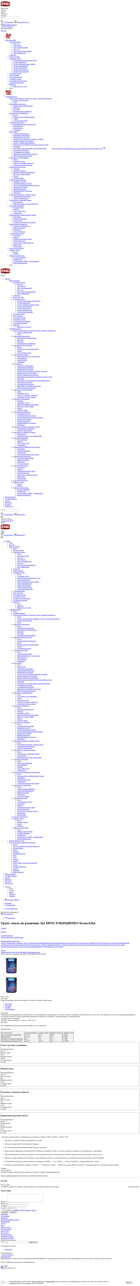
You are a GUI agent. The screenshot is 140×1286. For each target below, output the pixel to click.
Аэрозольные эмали (24, 353)
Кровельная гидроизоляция (26, 338)
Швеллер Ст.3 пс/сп (24, 327)
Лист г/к (20, 284)
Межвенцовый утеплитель (26, 423)
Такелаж (20, 401)
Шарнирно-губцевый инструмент (29, 386)
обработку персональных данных (25, 1210)
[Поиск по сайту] (1, 20)
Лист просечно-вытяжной (26, 292)
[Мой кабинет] (2, 517)
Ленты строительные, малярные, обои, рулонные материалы (34, 330)
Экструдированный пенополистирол (30, 417)
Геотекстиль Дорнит (24, 419)
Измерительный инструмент (27, 373)
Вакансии (4, 1218)
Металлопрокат (15, 281)
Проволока (21, 462)
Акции (7, 501)
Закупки (8, 504)
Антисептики (22, 360)
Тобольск (12, 894)
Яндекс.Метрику (38, 1281)
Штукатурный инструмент (26, 388)
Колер (19, 347)
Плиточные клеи (23, 473)
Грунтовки (21, 467)
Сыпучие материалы (20, 480)
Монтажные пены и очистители (28, 356)
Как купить (5, 1233)
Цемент (20, 469)
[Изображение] (11, 973)
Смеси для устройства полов (27, 475)
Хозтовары (21, 449)
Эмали (19, 351)
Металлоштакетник (24, 495)
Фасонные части (23, 393)
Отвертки (20, 379)
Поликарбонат (22, 440)
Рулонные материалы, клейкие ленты (26, 427)
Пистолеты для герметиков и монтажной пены (33, 380)
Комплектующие (23, 460)
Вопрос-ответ (5, 1227)
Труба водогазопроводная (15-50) (28, 301)
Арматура (16, 295)
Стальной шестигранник (21, 321)
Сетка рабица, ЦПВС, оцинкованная (30, 493)
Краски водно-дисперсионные (28, 349)
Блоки (19, 484)
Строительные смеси (21, 465)
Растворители (22, 358)
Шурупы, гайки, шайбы (25, 406)
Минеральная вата (23, 421)
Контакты (8, 502)
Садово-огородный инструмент (28, 454)
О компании (5, 1216)
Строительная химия (20, 355)
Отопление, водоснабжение (23, 390)
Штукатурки (21, 478)
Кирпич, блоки (18, 482)
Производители (6, 1229)
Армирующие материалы (22, 456)
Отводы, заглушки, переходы (27, 395)
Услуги (3, 1223)
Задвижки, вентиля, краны (26, 397)
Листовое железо (19, 282)
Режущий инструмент (25, 382)
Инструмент (18, 364)
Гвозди (19, 408)
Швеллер (16, 325)
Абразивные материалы (25, 367)
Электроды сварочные (25, 366)
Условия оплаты (6, 1234)
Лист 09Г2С (21, 286)
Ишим (11, 892)
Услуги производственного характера (26, 846)
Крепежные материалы (21, 399)
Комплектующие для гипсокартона (29, 436)
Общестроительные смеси (26, 471)
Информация (5, 1222)
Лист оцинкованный (24, 288)
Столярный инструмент (25, 384)
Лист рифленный (23, 293)
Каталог (8, 279)
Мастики (20, 340)
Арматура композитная (25, 458)
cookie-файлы (50, 1281)
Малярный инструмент (25, 369)
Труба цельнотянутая (24, 310)
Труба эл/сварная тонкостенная (28, 305)
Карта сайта (5, 1231)
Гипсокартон (21, 434)
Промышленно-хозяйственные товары (27, 447)
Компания (4, 1214)
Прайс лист (9, 506)
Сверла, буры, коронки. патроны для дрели (32, 371)
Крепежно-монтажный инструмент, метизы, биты (34, 377)
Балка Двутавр (18, 297)
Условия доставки (7, 1236)
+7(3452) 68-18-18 (7, 27)
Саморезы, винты (23, 403)
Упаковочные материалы (26, 428)
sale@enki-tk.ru (8, 914)
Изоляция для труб (23, 414)
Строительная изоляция (22, 412)
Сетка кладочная (23, 464)
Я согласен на (20, 1210)
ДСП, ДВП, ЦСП (23, 443)
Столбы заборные (23, 490)
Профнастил (21, 491)
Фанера (19, 441)
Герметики (21, 362)
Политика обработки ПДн (10, 1220)
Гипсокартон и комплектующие (24, 432)
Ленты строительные (24, 332)
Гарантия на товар (7, 1238)
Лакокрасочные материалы (23, 345)
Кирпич (20, 486)
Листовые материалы (21, 438)
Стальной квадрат (19, 318)
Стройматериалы (15, 329)
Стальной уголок (19, 319)
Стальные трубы (19, 299)
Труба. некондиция (24, 308)
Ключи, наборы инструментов (27, 375)
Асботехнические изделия (26, 416)
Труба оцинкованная (24, 306)
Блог (2, 1225)
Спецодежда (21, 453)
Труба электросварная (25, 312)
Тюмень (12, 896)
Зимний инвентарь (23, 451)
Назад (11, 543)
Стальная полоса (19, 314)
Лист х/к (20, 290)
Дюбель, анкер (22, 410)
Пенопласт (21, 425)
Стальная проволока (20, 323)
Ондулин (20, 342)
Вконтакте (11, 918)
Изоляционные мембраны (26, 343)
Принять (128, 1282)
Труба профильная (23, 303)
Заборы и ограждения (21, 488)
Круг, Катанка (18, 316)
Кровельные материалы (22, 336)
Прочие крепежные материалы (28, 404)
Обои (19, 334)
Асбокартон (21, 445)
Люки (19, 391)
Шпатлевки (21, 477)
